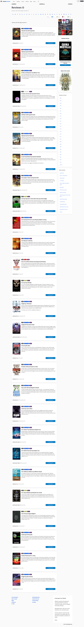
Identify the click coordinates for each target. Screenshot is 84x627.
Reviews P (70, 3)
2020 (60, 113)
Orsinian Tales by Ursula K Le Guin (29, 366)
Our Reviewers (15, 597)
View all (61, 164)
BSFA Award (62, 187)
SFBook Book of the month (64, 206)
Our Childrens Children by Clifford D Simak (31, 471)
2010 (60, 139)
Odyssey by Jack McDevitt (27, 51)
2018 (60, 118)
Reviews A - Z (42, 3)
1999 (60, 162)
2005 (60, 146)
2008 (60, 144)
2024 (60, 103)
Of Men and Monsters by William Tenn (30, 72)
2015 (60, 126)
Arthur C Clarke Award (63, 175)
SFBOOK (6, 1)
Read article (50, 43)
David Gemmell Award (63, 199)
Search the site (35, 598)
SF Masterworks (62, 201)
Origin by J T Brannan (26, 303)
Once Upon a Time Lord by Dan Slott (30, 177)
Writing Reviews (35, 597)
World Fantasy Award (63, 189)
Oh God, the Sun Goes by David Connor (30, 93)
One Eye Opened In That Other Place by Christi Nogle (34, 198)
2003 (60, 151)
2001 (60, 157)
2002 (60, 154)
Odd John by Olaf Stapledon (28, 30)
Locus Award (62, 180)
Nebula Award (62, 178)
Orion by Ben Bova (25, 345)
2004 (60, 149)
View (65, 65)
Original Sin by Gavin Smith (27, 324)
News (31, 1)
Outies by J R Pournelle (26, 534)
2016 (60, 123)
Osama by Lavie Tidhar (26, 408)
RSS (13, 603)
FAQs (13, 600)
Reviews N (14, 3)
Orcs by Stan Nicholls (26, 282)
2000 (60, 159)
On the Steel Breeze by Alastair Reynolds (31, 156)
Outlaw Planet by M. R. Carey (28, 555)
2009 (60, 141)
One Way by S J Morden (26, 240)
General (27, 1)
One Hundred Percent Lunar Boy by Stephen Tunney (33, 219)
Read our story (65, 27)
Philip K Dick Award (63, 192)
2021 (60, 110)
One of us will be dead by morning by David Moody (33, 261)
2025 (60, 100)
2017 (60, 121)
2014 (60, 128)
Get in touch (14, 598)
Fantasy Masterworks (63, 204)
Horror (23, 1)
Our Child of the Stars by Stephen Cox (30, 450)
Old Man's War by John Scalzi (28, 114)
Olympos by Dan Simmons (27, 135)
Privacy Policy (35, 600)
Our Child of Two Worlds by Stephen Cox (31, 429)
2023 (60, 105)
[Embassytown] (65, 60)
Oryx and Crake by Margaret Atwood (30, 387)
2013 (60, 131)
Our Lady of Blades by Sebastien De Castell (31, 492)
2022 (60, 108)
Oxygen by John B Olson (27, 576)
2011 (60, 136)
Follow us (14, 602)
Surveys (34, 602)
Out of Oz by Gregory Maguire (28, 513)
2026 (60, 98)
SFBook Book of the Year (64, 209)
